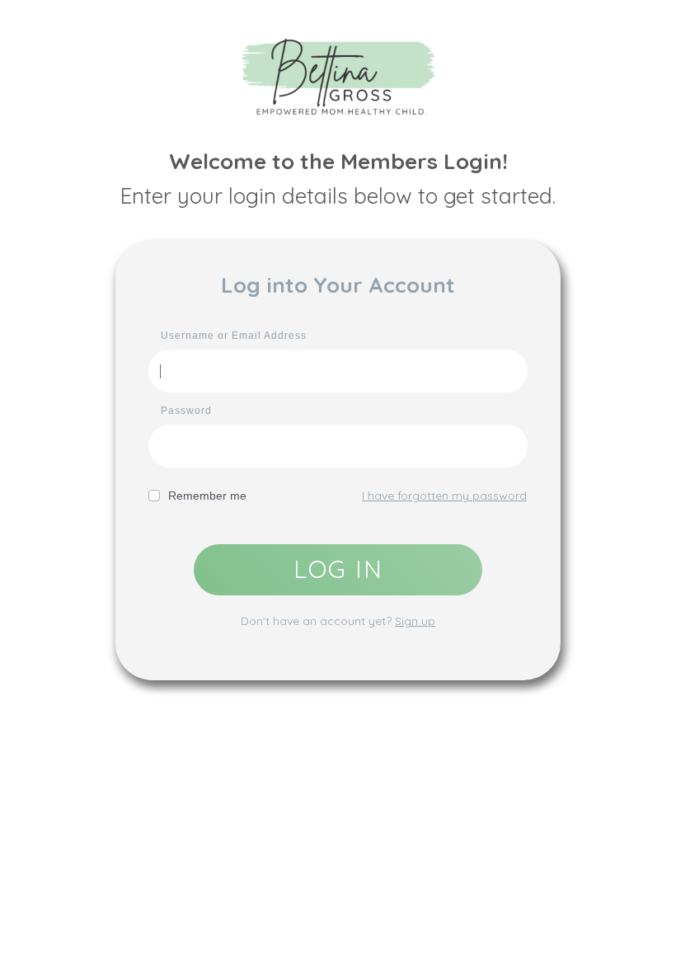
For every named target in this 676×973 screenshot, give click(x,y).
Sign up (415, 620)
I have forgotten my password (444, 495)
